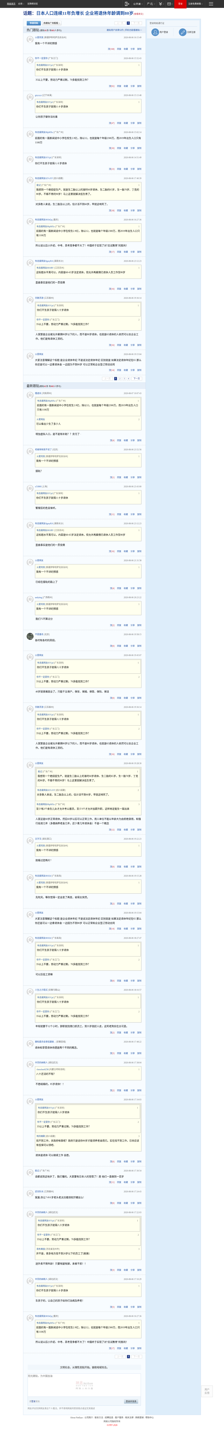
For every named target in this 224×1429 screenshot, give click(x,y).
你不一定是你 (41, 58)
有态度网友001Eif (43, 876)
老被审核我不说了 (43, 449)
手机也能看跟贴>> (133, 30)
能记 (39, 185)
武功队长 (39, 1191)
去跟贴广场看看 (50, 23)
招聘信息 (109, 1417)
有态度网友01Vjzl (45, 65)
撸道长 (38, 393)
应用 (20, 4)
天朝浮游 (39, 298)
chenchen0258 (42, 1069)
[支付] (161, 4)
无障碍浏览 (32, 4)
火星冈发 (39, 37)
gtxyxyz (38, 95)
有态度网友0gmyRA (44, 261)
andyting (38, 597)
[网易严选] (150, 4)
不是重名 (39, 634)
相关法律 (129, 1417)
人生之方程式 (41, 990)
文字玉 (38, 839)
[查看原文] (138, 14)
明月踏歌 (41, 1136)
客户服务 (119, 1417)
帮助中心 (149, 1417)
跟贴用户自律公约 (115, 30)
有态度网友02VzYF (44, 178)
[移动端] (127, 4)
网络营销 (139, 1417)
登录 (180, 4)
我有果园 (41, 1249)
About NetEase (76, 1417)
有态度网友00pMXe (44, 132)
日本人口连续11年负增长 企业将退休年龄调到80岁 (85, 13)
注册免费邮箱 (194, 4)
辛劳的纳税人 (41, 1062)
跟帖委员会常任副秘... (45, 1042)
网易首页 (11, 4)
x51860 (38, 486)
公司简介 (89, 1417)
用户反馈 (207, 1391)
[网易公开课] (138, 4)
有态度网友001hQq (43, 219)
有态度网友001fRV (45, 268)
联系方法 (99, 1417)
